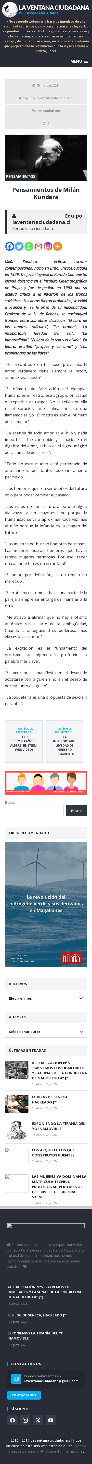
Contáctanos (24, 1395)
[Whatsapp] (29, 246)
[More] (57, 246)
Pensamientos (48, 110)
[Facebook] (9, 246)
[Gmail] (38, 246)
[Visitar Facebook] (12, 1420)
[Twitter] (19, 246)
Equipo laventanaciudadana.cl (48, 98)
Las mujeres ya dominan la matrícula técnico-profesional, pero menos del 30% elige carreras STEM (59, 1186)
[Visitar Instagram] (25, 1420)
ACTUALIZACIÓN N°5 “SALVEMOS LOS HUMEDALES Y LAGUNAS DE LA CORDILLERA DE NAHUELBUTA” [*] (59, 1070)
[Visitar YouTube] (51, 1420)
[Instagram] (48, 246)
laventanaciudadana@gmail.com (51, 1381)
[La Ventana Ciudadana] (46, 9)
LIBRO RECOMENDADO (29, 832)
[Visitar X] (38, 1420)
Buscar (10, 802)
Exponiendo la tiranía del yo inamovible (58, 1126)
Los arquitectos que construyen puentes (53, 1152)
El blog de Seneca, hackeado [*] (50, 1099)
